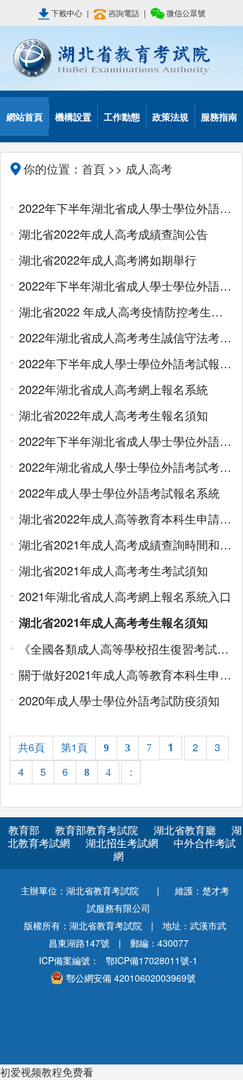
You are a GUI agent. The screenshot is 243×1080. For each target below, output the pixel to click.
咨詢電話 (123, 12)
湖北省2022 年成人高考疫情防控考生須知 (126, 311)
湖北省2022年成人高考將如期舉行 (107, 259)
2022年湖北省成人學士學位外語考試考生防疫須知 (126, 466)
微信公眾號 (185, 12)
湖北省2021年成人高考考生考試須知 (113, 570)
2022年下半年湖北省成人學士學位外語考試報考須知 (126, 440)
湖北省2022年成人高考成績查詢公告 (113, 233)
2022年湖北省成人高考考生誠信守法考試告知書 (126, 337)
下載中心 (66, 12)
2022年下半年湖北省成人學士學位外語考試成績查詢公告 (126, 207)
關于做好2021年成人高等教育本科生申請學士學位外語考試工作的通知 (126, 674)
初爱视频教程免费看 (46, 1071)
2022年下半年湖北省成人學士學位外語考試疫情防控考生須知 (126, 285)
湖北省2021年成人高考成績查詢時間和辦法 (126, 544)
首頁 (93, 168)
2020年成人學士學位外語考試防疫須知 (119, 700)
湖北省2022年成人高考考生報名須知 (113, 414)
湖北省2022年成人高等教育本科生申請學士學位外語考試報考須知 (126, 518)
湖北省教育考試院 (121, 58)
